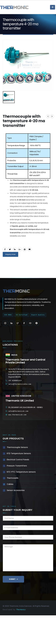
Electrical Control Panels (18, 459)
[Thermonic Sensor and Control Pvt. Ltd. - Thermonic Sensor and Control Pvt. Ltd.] (7, 7)
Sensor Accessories (16, 490)
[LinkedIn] (11, 323)
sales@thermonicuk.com (18, 411)
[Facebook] (23, 323)
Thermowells (12, 478)
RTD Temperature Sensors (19, 453)
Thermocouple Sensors (17, 447)
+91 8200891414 (15, 380)
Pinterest (24, 249)
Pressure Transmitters (17, 465)
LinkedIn (15, 249)
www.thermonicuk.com (17, 415)
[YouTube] (30, 323)
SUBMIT (12, 579)
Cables (10, 484)
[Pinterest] (36, 323)
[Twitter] (17, 323)
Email (29, 249)
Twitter (10, 249)
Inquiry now (10, 254)
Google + (20, 249)
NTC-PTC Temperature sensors (21, 472)
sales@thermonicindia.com (19, 384)
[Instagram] (5, 323)
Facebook (5, 249)
